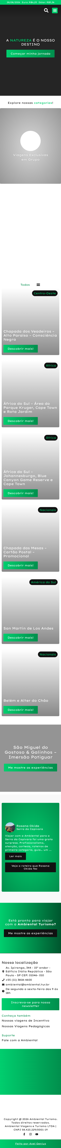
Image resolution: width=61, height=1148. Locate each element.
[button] (55, 10)
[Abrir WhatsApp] (52, 1139)
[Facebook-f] (24, 1134)
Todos (25, 284)
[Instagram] (30, 1134)
